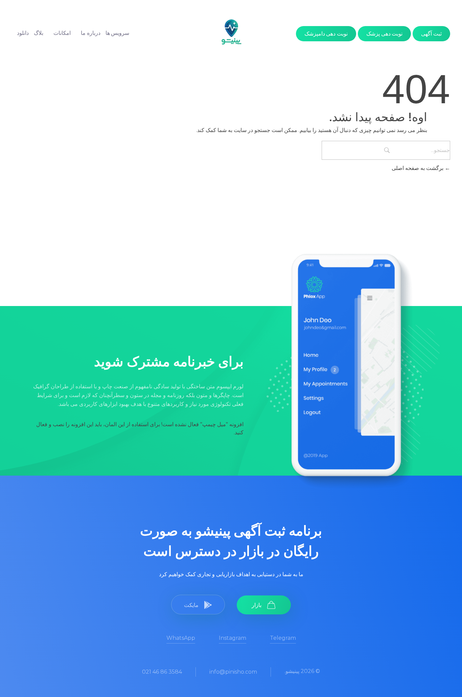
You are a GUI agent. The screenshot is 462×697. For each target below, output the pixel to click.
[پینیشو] (231, 32)
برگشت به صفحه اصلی (418, 168)
